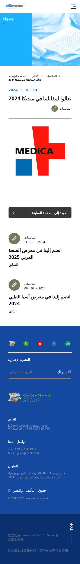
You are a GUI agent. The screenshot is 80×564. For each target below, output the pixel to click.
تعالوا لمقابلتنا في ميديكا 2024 (25, 79)
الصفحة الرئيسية (17, 76)
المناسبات (51, 76)
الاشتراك (64, 372)
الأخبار (36, 76)
